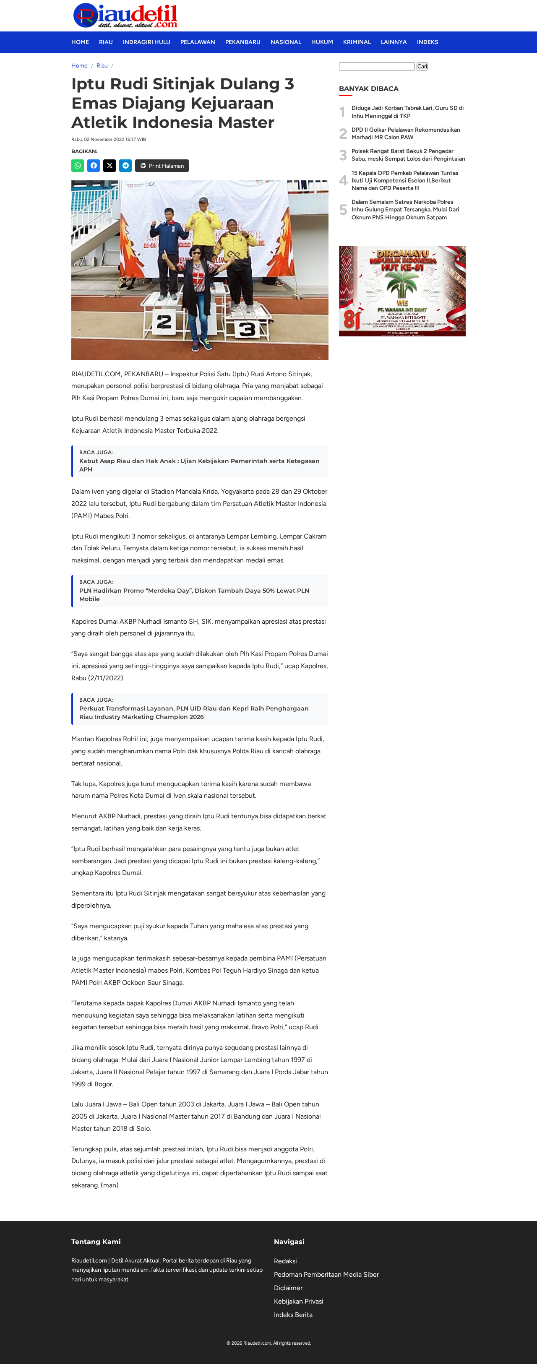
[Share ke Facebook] (93, 165)
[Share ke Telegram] (125, 165)
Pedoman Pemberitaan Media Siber (326, 1274)
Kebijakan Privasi (298, 1301)
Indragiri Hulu (146, 42)
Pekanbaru (243, 42)
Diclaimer (288, 1288)
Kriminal (357, 42)
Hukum (322, 42)
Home (80, 42)
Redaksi (285, 1261)
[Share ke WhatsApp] (77, 165)
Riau (106, 42)
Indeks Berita (293, 1315)
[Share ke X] (109, 165)
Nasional (286, 42)
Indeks (427, 42)
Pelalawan (197, 42)
